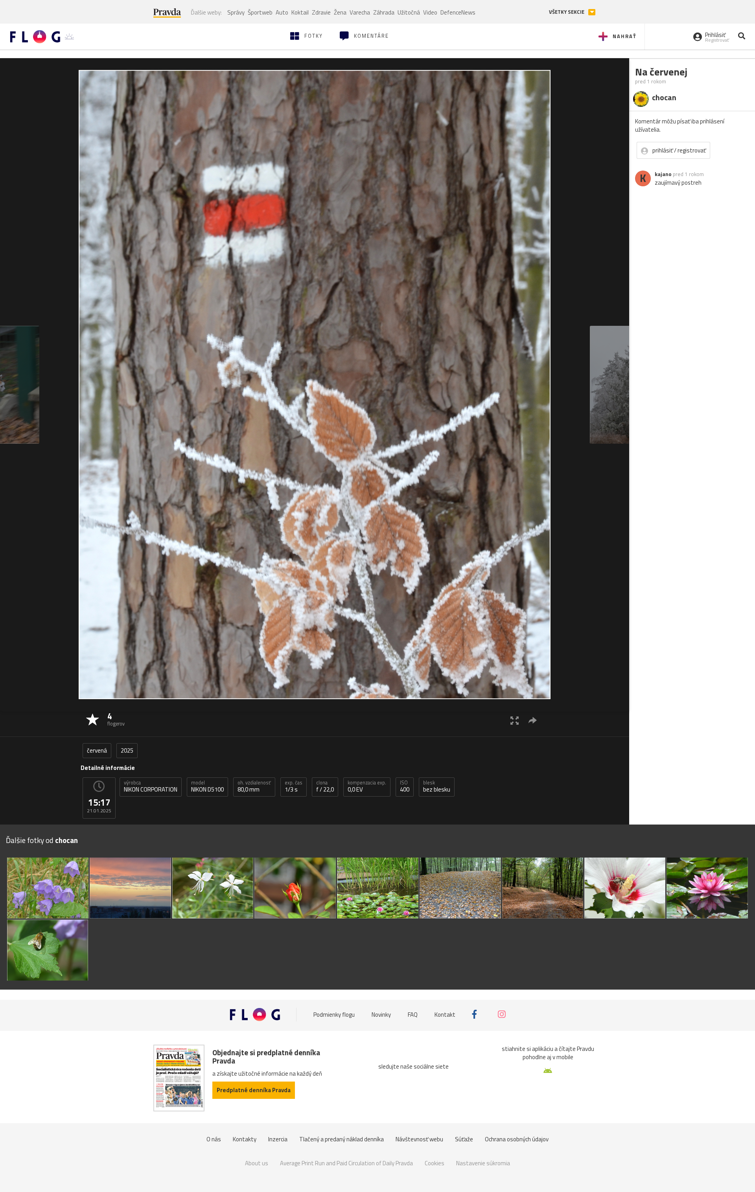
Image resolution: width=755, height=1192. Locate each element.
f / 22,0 (325, 786)
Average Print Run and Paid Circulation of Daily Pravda (346, 1163)
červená (97, 750)
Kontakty (244, 1139)
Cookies (434, 1163)
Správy (236, 12)
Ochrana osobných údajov (517, 1139)
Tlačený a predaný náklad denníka (341, 1139)
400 (404, 786)
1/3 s (293, 786)
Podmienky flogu (334, 1014)
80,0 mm (254, 786)
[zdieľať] (532, 720)
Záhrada (383, 12)
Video (430, 12)
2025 (127, 750)
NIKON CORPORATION (150, 786)
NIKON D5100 (207, 786)
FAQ (413, 1014)
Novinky (381, 1014)
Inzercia (277, 1139)
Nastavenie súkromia (483, 1163)
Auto (282, 12)
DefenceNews (457, 12)
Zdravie (321, 12)
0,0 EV (367, 786)
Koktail (300, 12)
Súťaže (464, 1139)
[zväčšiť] (514, 720)
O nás (213, 1139)
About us (256, 1163)
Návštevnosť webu (419, 1139)
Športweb (260, 12)
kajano (663, 174)
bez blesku (436, 786)
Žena (340, 12)
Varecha (360, 12)
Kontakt (445, 1014)
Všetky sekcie (567, 12)
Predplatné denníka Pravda (254, 1090)
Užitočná (409, 12)
